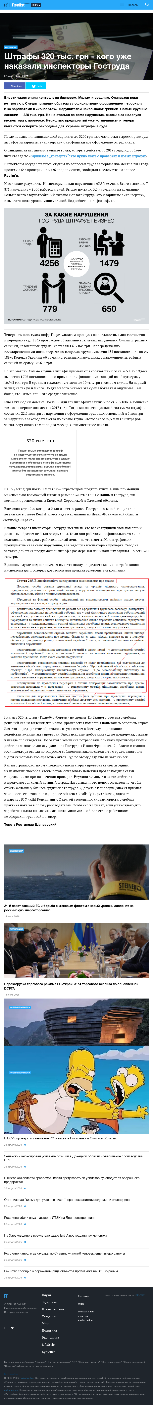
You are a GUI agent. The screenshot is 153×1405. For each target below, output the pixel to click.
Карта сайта (11, 1374)
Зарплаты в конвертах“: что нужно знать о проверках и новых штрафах (88, 156)
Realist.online (27, 1378)
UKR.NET (139, 1294)
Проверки (10, 47)
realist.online (11, 1390)
